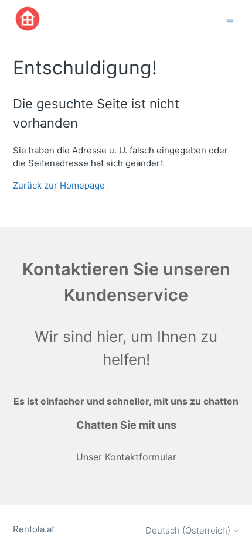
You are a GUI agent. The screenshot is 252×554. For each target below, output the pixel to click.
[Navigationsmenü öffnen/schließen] (230, 20)
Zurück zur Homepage (59, 185)
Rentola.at (34, 529)
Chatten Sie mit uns (126, 425)
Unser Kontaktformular (126, 457)
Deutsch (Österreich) (189, 530)
